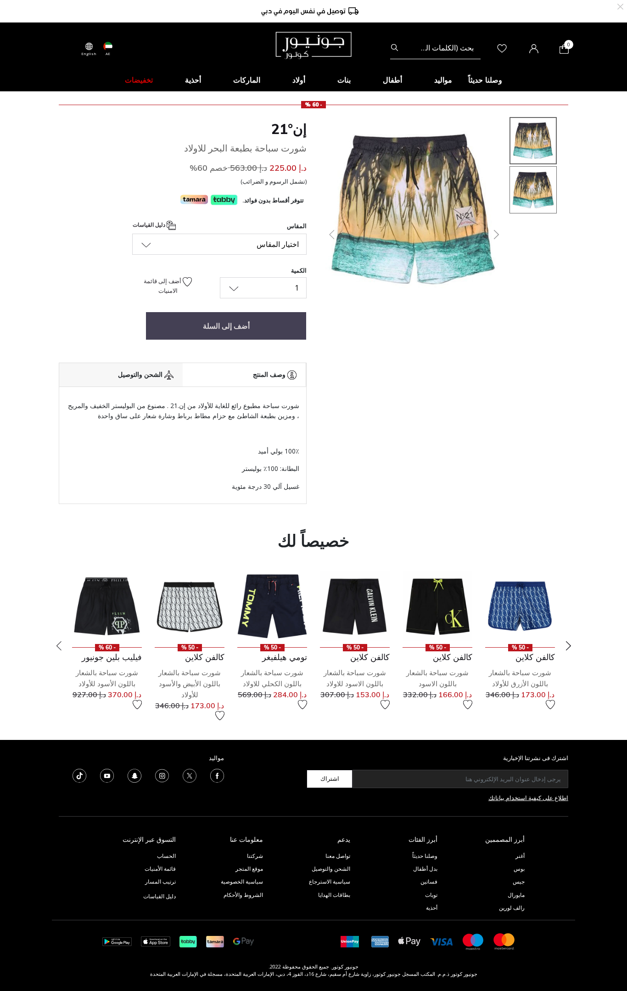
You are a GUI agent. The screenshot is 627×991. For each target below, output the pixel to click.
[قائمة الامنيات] (550, 704)
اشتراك (329, 778)
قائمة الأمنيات (160, 869)
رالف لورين (512, 908)
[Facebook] (217, 775)
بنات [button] (344, 79)
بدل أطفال (425, 869)
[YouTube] (107, 775)
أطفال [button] (392, 79)
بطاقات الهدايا (334, 895)
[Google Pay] (243, 940)
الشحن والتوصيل (331, 869)
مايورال (516, 895)
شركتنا (255, 856)
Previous (59, 646)
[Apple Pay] (409, 940)
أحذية (431, 908)
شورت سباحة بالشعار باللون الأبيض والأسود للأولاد (189, 683)
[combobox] (435, 47)
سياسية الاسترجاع (329, 881)
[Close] (620, 5)
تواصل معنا (337, 856)
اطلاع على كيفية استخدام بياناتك (528, 798)
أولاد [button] (298, 79)
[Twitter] (189, 775)
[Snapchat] (134, 775)
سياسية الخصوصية (242, 881)
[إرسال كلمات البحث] (394, 47)
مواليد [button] (443, 79)
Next (568, 646)
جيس (519, 881)
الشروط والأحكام (243, 895)
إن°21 (289, 129)
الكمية (299, 270)
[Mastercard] (504, 940)
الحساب (166, 856)
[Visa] (441, 941)
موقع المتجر (249, 869)
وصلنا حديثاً (424, 856)
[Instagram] (162, 775)
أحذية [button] (193, 79)
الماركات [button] (246, 79)
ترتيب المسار (160, 881)
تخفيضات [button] (139, 79)
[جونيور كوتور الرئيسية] (313, 44)
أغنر (520, 856)
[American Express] (380, 940)
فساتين (428, 881)
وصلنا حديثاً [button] (485, 79)
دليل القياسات (150, 225)
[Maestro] (473, 940)
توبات (431, 895)
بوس (519, 869)
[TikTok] (79, 775)
